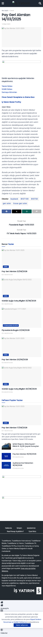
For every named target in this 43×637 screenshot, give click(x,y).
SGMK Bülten (7, 89)
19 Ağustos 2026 (19, 457)
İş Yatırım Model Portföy (11, 102)
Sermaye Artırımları (9, 92)
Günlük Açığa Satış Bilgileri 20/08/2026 (19, 389)
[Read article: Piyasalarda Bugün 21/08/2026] (21, 318)
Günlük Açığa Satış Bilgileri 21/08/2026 (19, 300)
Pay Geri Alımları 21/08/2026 (14, 271)
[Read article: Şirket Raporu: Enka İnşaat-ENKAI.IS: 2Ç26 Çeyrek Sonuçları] (6, 446)
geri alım (7, 203)
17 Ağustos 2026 (8, 430)
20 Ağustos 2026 (8, 362)
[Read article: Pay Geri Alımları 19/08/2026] (6, 456)
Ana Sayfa (5, 10)
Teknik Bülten (7, 86)
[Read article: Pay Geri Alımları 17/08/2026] (21, 415)
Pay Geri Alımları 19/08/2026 (24, 454)
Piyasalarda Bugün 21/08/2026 (16, 330)
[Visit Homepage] (21, 3)
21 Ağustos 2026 (8, 274)
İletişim (19, 528)
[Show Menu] (3, 3)
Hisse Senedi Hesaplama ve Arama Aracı (18, 97)
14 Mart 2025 (6, 24)
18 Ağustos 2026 (19, 468)
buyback (14, 199)
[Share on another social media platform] (36, 211)
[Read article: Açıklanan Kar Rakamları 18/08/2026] (6, 465)
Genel (12, 10)
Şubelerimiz (31, 528)
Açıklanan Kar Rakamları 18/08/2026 (23, 464)
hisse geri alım (20, 203)
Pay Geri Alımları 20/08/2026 (15, 359)
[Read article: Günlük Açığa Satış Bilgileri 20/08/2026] (21, 376)
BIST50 (34, 199)
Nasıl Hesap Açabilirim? (15, 531)
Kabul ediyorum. (22, 625)
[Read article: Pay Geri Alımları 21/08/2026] (21, 259)
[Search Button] (40, 3)
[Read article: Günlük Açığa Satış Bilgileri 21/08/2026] (21, 288)
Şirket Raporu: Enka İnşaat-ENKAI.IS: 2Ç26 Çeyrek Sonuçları (26, 445)
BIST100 (25, 199)
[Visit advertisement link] (21, 484)
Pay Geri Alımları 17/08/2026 (14, 427)
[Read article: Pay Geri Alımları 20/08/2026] (21, 347)
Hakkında (8, 528)
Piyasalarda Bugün (11, 325)
